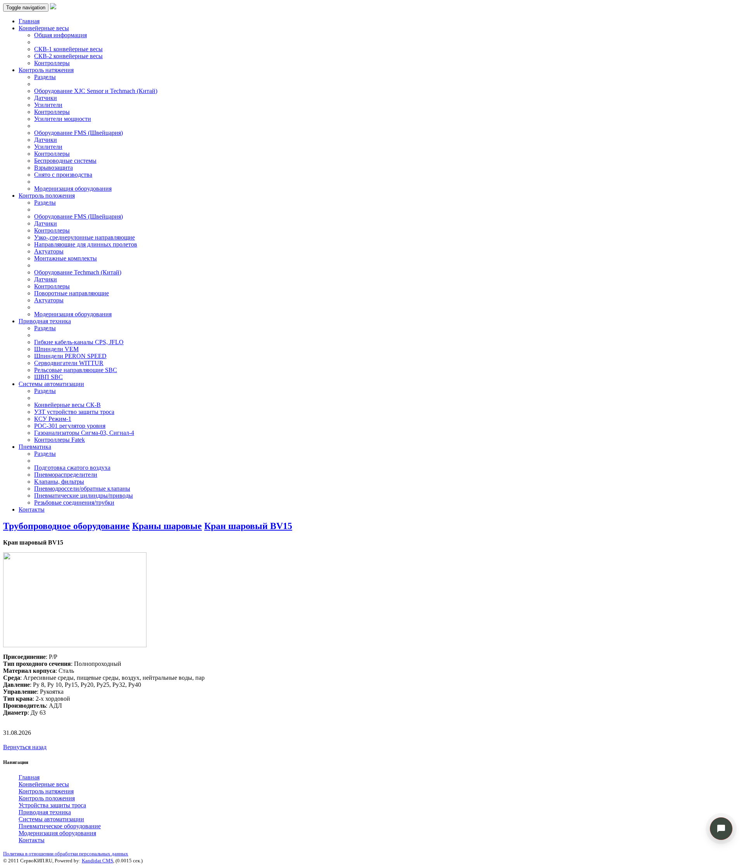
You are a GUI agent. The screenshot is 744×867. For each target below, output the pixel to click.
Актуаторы (49, 251)
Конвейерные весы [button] (44, 28)
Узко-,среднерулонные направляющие (84, 237)
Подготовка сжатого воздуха (72, 467)
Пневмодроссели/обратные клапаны (82, 488)
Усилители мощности (62, 118)
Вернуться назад (24, 747)
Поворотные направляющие (71, 293)
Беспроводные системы (65, 160)
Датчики (45, 98)
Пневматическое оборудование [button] (60, 826)
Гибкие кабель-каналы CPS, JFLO (79, 342)
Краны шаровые (167, 526)
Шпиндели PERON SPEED (70, 356)
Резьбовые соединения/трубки (74, 502)
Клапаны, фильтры (59, 481)
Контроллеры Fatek (59, 439)
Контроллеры (52, 63)
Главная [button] (29, 777)
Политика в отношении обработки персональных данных (65, 854)
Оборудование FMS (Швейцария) (78, 132)
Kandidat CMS (97, 861)
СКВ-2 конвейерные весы (68, 56)
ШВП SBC (48, 377)
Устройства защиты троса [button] (52, 805)
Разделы (45, 77)
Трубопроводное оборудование (66, 526)
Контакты (32, 509)
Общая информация (60, 35)
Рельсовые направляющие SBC (75, 370)
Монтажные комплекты (65, 258)
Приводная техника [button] (45, 321)
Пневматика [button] (35, 446)
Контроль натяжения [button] (46, 70)
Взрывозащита (53, 167)
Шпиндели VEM (56, 349)
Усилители (48, 105)
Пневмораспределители (65, 474)
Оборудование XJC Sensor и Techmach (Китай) (95, 91)
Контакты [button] (32, 840)
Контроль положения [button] (47, 195)
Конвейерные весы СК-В (67, 405)
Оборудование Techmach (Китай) (77, 272)
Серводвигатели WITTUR (68, 363)
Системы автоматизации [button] (51, 384)
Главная (29, 21)
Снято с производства (63, 174)
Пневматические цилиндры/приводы (83, 495)
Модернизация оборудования (73, 188)
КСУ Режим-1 (52, 418)
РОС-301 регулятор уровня (69, 425)
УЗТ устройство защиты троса (74, 412)
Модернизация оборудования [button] (57, 833)
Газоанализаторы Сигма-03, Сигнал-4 (84, 432)
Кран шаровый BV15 (248, 526)
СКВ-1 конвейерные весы (68, 49)
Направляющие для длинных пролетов (85, 244)
